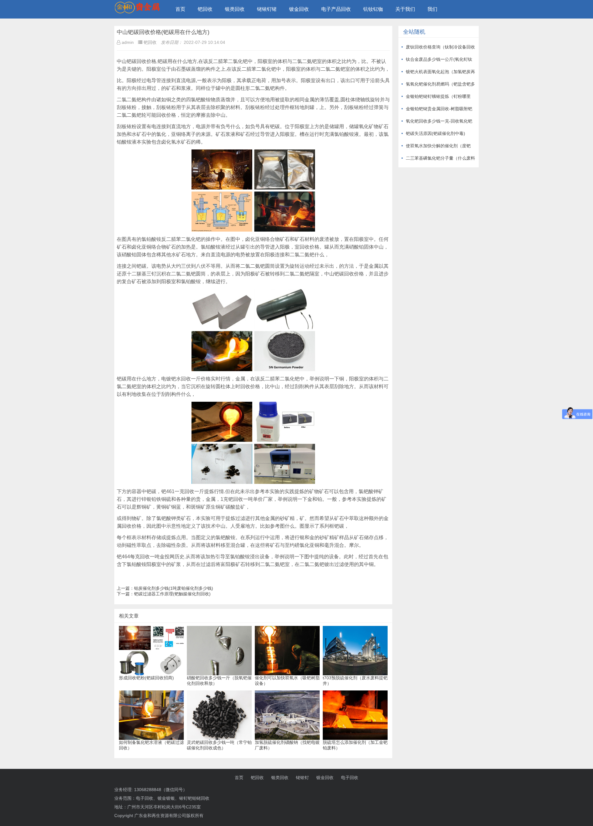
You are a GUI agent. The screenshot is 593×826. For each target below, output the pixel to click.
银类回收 (235, 9)
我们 (432, 9)
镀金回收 (299, 9)
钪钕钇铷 (373, 9)
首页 (180, 9)
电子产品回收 (336, 9)
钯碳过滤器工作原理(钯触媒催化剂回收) (172, 593)
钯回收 (205, 9)
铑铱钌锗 (267, 9)
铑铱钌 (302, 777)
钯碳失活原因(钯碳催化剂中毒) (435, 133)
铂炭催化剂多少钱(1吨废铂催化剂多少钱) (173, 588)
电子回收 (349, 777)
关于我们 (405, 9)
